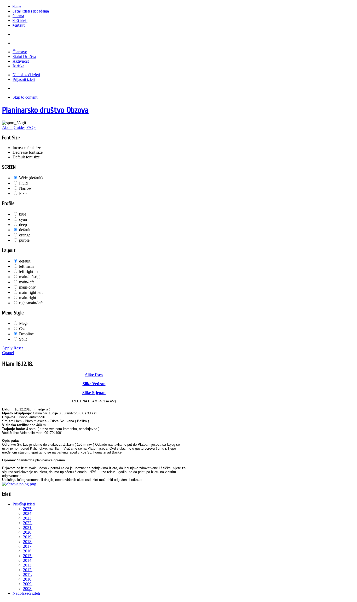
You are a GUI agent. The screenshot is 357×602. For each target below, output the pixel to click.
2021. (27, 527)
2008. (27, 588)
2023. (27, 518)
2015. (27, 555)
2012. (27, 570)
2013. (27, 565)
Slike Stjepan (94, 392)
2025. (27, 508)
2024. (27, 513)
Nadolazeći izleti (26, 593)
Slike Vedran (94, 384)
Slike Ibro (94, 375)
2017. (27, 546)
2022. (27, 523)
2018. (27, 541)
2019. (27, 537)
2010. (27, 579)
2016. (27, 551)
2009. (27, 584)
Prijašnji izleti (24, 504)
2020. (27, 532)
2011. (27, 574)
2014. (27, 560)
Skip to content (25, 97)
